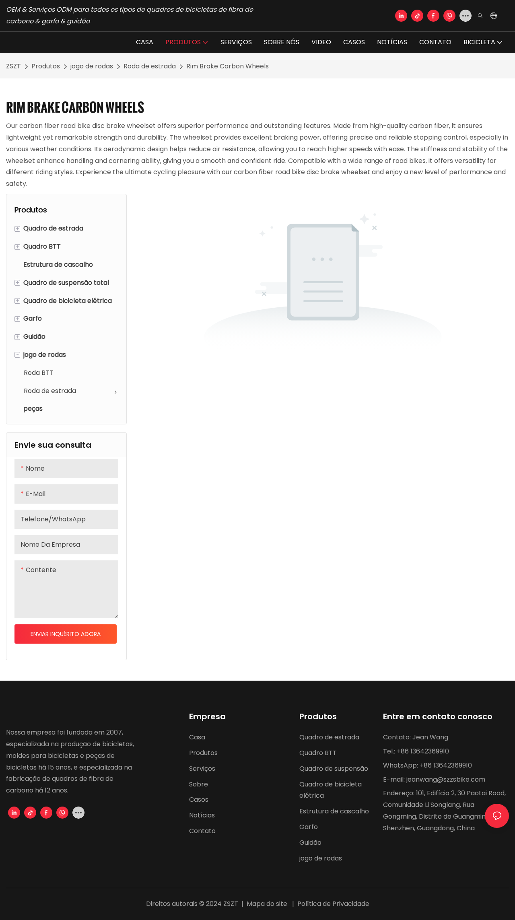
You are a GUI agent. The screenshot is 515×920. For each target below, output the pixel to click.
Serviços (202, 768)
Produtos (45, 66)
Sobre (198, 784)
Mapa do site (267, 903)
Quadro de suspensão (333, 768)
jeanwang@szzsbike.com (445, 779)
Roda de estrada (150, 66)
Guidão (310, 842)
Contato (203, 831)
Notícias (202, 815)
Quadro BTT (318, 752)
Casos (198, 799)
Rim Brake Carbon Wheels (227, 66)
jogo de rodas (91, 66)
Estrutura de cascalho (334, 811)
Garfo (308, 826)
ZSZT (13, 66)
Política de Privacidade (332, 903)
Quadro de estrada (329, 737)
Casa (197, 737)
